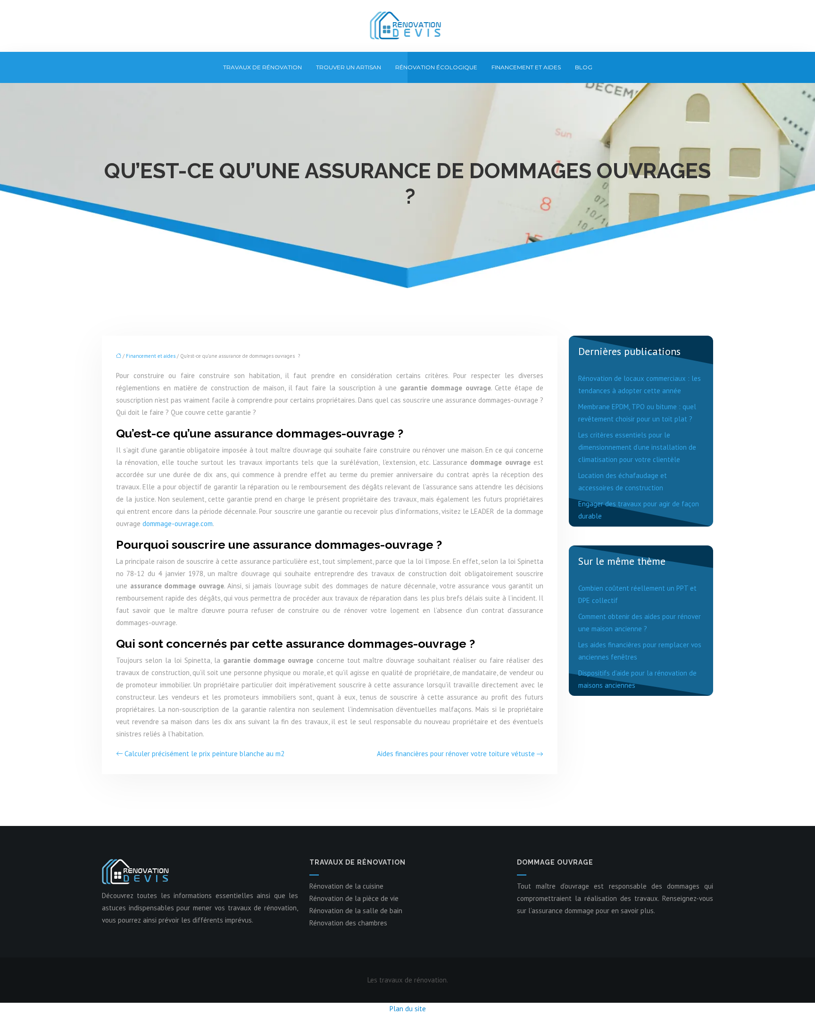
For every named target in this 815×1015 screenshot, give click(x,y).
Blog (583, 67)
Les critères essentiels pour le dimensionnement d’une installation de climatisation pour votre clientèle (637, 447)
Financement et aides (526, 67)
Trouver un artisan (348, 67)
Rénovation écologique (436, 67)
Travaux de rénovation (262, 67)
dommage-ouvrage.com (177, 523)
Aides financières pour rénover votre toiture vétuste (456, 753)
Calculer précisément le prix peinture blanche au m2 (204, 753)
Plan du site (408, 1008)
